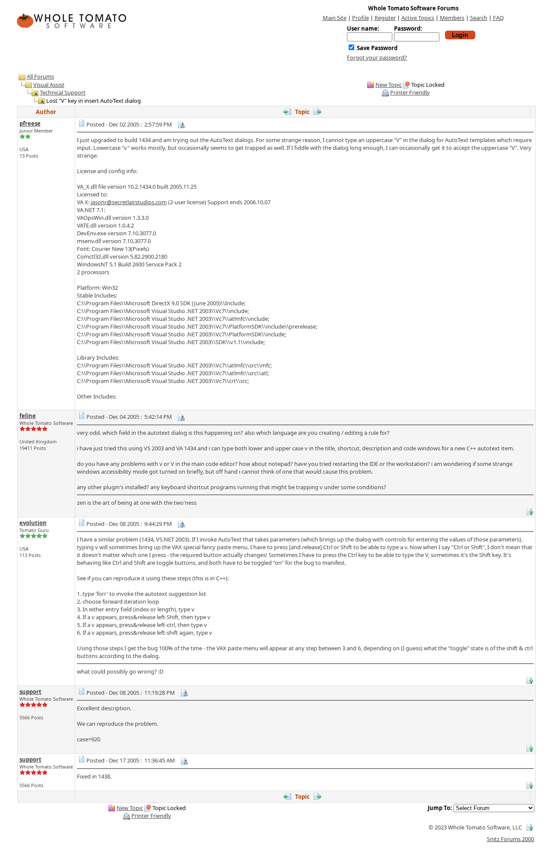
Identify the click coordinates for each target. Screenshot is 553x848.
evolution (33, 523)
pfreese (30, 123)
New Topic (388, 85)
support (30, 692)
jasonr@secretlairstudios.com (129, 202)
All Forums (40, 76)
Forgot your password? (377, 57)
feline (27, 416)
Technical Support (63, 92)
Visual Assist (48, 85)
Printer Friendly (410, 92)
